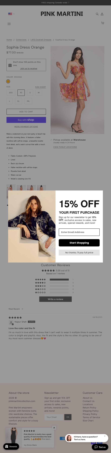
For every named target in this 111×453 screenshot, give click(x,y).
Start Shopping (79, 242)
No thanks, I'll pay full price (79, 252)
